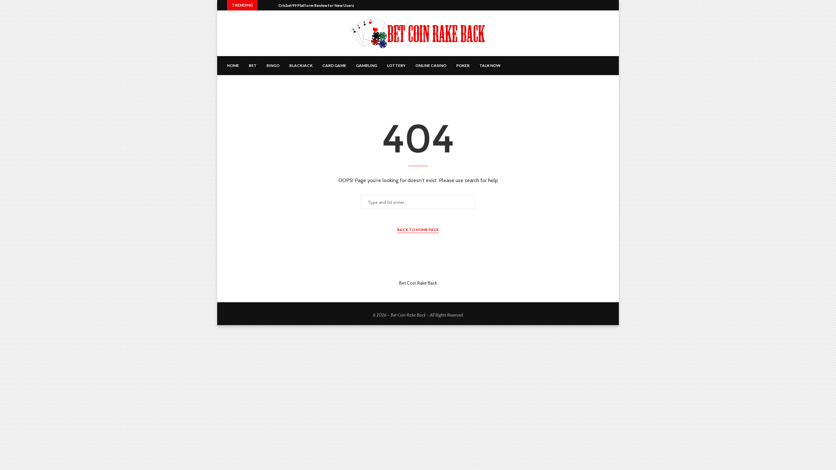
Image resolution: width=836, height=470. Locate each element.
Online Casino (430, 65)
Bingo (273, 65)
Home (233, 65)
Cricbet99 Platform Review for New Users (316, 5)
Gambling (366, 65)
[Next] (272, 5)
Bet (253, 65)
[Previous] (263, 5)
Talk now (490, 65)
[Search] (606, 65)
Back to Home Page (418, 229)
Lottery (396, 65)
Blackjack (301, 65)
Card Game (334, 65)
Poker (463, 65)
